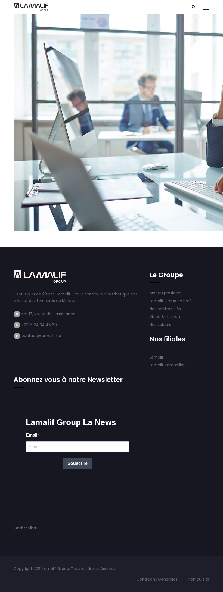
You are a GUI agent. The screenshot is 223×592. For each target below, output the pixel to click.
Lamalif (156, 357)
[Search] (193, 7)
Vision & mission (165, 316)
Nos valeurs (161, 324)
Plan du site (198, 579)
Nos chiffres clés (165, 308)
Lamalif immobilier (167, 365)
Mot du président (166, 293)
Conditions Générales (157, 579)
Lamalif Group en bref (170, 301)
